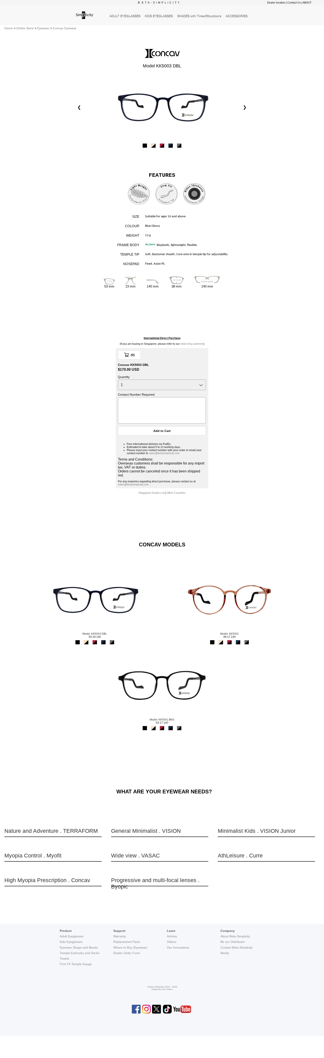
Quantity (124, 377)
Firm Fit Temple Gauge (76, 964)
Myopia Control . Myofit (32, 855)
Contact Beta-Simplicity (236, 947)
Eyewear (43, 28)
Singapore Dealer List (151, 492)
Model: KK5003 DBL (94, 633)
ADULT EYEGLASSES (125, 16)
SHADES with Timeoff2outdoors (199, 16)
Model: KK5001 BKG (162, 719)
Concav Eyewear (64, 28)
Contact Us (294, 2)
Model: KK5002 (229, 633)
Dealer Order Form (126, 953)
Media (224, 953)
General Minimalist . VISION (146, 831)
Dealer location (276, 2)
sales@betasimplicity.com (164, 453)
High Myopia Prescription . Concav (47, 880)
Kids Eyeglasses (71, 942)
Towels (64, 958)
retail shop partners (191, 343)
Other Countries (176, 492)
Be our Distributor (232, 942)
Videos (171, 942)
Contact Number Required (136, 394)
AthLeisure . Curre (240, 855)
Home (8, 28)
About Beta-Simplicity (235, 936)
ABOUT (306, 2)
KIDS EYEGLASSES (159, 16)
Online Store (25, 28)
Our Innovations (178, 947)
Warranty (119, 936)
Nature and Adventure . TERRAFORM (51, 831)
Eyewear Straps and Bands (79, 947)
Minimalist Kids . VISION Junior (257, 831)
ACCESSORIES (237, 16)
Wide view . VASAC (135, 855)
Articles (172, 936)
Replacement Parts (126, 942)
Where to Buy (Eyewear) (130, 947)
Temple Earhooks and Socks (79, 953)
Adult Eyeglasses (72, 936)
